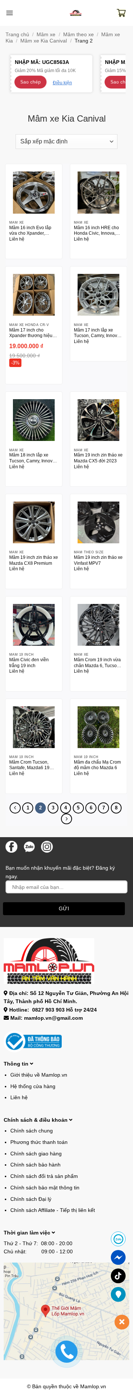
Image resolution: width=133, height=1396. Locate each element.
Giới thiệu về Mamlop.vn (38, 1075)
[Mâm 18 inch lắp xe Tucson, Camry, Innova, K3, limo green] (33, 420)
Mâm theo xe (78, 34)
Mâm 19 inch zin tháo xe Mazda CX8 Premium (33, 560)
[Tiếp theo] (66, 819)
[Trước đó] (15, 807)
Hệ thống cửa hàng (32, 1086)
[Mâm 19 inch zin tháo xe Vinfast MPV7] (98, 522)
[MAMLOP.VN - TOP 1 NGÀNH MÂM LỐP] (76, 13)
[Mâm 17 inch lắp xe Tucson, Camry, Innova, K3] (98, 294)
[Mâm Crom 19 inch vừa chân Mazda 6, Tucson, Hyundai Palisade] (98, 624)
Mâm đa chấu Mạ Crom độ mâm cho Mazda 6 (97, 765)
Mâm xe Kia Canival (43, 41)
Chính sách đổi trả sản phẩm (44, 1176)
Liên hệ (19, 1097)
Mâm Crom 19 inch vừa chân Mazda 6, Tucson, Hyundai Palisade (97, 663)
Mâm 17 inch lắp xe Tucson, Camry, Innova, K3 (97, 333)
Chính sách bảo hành (35, 1165)
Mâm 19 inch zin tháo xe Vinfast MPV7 (98, 560)
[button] (9, 12)
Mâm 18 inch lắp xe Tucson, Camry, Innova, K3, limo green (32, 458)
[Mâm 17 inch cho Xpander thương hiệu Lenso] (33, 294)
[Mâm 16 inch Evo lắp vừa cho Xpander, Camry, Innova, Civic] (33, 192)
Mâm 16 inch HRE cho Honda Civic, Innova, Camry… (96, 231)
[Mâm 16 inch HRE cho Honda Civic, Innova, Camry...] (98, 192)
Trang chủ (17, 34)
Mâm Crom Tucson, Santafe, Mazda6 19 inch (29, 765)
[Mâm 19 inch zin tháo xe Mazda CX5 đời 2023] (98, 420)
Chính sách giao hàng (36, 1153)
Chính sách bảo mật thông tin (44, 1187)
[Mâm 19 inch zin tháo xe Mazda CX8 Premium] (33, 522)
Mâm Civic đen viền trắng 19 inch (29, 662)
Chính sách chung (31, 1131)
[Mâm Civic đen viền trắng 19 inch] (33, 624)
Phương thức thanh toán (39, 1142)
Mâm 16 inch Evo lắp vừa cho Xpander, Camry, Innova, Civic (30, 231)
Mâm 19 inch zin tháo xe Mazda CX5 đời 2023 (98, 457)
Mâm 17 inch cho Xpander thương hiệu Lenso (30, 333)
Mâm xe (46, 34)
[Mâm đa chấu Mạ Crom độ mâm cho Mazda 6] (98, 727)
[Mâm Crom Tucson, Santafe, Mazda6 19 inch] (33, 727)
